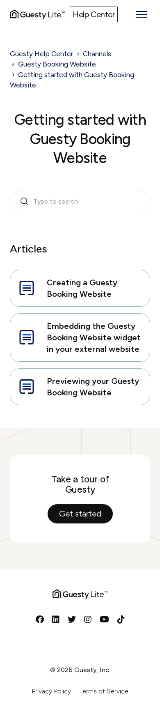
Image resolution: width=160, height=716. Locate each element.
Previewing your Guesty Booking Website (93, 386)
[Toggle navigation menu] (141, 14)
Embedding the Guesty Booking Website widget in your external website (94, 337)
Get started (80, 514)
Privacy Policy (51, 691)
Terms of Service (103, 691)
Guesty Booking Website (57, 64)
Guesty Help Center (41, 54)
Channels (97, 54)
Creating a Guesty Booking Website (82, 288)
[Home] (37, 14)
